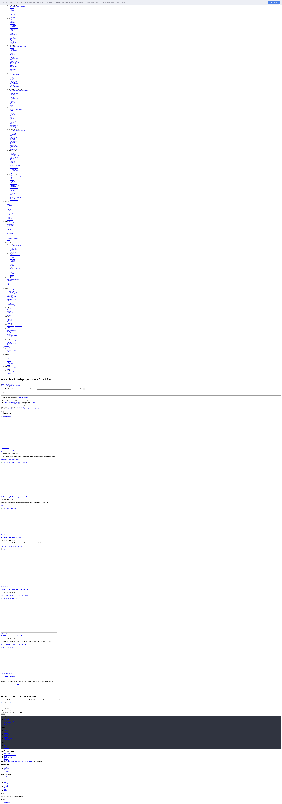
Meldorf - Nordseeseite (9, 405)
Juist (11, 117)
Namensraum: (33, 388)
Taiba (8, 240)
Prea (8, 237)
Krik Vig (12, 263)
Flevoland (9, 309)
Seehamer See (13, 34)
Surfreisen (6, 733)
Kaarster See (13, 138)
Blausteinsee (13, 133)
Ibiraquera (9, 228)
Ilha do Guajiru (10, 230)
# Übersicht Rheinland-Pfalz (16, 152)
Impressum (6, 719)
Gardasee (9, 320)
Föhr (11, 182)
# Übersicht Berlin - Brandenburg (18, 46)
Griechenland (9, 277)
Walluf (11, 87)
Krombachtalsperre (14, 81)
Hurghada (9, 210)
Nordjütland (12, 267)
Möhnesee (12, 142)
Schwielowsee (13, 61)
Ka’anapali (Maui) (11, 299)
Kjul (11, 272)
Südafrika (8, 366)
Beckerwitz (12, 92)
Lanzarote (9, 359)
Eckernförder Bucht (14, 178)
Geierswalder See (14, 52)
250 (24, 400)
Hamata (9, 209)
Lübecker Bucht (14, 98)
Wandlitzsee (13, 70)
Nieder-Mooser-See (14, 82)
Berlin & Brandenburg (14, 45)
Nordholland (10, 312)
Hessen (10, 73)
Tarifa (8, 365)
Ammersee (12, 24)
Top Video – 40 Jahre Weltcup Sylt (11, 537)
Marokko (8, 339)
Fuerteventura (10, 357)
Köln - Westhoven (14, 139)
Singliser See (13, 85)
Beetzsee (12, 48)
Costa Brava (10, 363)
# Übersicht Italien (11, 318)
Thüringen (11, 196)
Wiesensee (12, 162)
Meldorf (12, 189)
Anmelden (6, 776)
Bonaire (9, 334)
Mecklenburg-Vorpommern (15, 89)
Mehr (5, 769)
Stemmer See (13, 145)
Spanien (8, 354)
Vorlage (5, 757)
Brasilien (8, 221)
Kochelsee (12, 30)
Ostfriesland (13, 121)
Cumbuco (9, 226)
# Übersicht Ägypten (12, 202)
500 (26, 400)
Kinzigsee (12, 80)
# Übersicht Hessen (14, 74)
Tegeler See (13, 65)
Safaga (8, 217)
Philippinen (8, 349)
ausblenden (15, 394)
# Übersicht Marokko (12, 340)
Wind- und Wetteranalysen (7, 673)
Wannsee (12, 67)
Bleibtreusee (13, 134)
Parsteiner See (13, 56)
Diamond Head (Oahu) (12, 292)
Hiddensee (12, 94)
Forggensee (12, 29)
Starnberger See (13, 38)
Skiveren (12, 275)
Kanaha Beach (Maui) (12, 296)
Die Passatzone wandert (8, 676)
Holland (8, 307)
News (5, 789)
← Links (33, 402)
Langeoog (12, 118)
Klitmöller (12, 261)
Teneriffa (9, 361)
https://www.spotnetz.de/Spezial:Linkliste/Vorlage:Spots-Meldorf (23, 408)
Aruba (8, 331)
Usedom (12, 106)
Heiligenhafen (13, 184)
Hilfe (2, 375)
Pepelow (12, 101)
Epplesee (12, 10)
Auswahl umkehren (77, 388)
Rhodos (9, 287)
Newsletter (6, 748)
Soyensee (12, 37)
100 (21, 400)
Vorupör (12, 265)
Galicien (9, 362)
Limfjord (11, 253)
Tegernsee (12, 40)
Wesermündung (13, 127)
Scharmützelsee (13, 60)
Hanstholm (12, 260)
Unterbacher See (14, 146)
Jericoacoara (10, 233)
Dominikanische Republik (13, 335)
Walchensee (13, 42)
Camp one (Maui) (11, 291)
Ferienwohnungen (8, 738)
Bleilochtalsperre (14, 200)
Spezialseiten (7, 802)
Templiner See (13, 66)
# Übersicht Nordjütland (15, 268)
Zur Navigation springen (6, 385)
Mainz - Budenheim (14, 157)
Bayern (10, 18)
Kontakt (5, 746)
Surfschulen (6, 731)
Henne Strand (13, 248)
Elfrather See (13, 136)
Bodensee (12, 9)
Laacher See (13, 154)
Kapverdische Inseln (10, 324)
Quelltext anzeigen (8, 760)
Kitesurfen (12, 712)
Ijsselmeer (9, 308)
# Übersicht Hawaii (11, 289)
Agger (11, 256)
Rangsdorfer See (14, 58)
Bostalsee (12, 153)
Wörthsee (12, 43)
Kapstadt (9, 369)
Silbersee (12, 158)
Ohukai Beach (10, 304)
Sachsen (11, 164)
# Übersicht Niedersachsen (16, 109)
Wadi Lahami (10, 220)
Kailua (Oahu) (10, 297)
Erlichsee (12, 12)
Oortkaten (12, 190)
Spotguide (6, 730)
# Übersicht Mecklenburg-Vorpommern (19, 90)
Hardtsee (12, 13)
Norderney (12, 119)
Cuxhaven (12, 114)
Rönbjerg (12, 264)
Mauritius (6, 346)
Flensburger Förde (14, 181)
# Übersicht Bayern (14, 20)
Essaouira (9, 344)
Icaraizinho (9, 229)
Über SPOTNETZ (8, 745)
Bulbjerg (12, 257)
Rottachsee (12, 33)
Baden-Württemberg (13, 5)
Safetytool (6, 737)
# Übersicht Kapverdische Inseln (14, 326)
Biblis (11, 77)
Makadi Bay (10, 213)
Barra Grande (10, 224)
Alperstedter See (14, 198)
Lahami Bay (10, 212)
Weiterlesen (10, 459)
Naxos (8, 284)
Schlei (11, 192)
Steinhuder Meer (14, 125)
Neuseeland (7, 347)
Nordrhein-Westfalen (14, 129)
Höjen (11, 271)
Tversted (12, 276)
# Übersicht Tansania (12, 372)
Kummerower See (14, 97)
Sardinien (9, 323)
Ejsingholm (12, 259)
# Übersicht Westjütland (15, 245)
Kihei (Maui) (10, 300)
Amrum (12, 177)
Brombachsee (13, 25)
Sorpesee (12, 143)
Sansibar (9, 373)
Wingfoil (20, 712)
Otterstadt (12, 16)
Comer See (9, 319)
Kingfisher (9, 353)
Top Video (3, 494)
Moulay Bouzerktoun (12, 343)
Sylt (11, 194)
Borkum (12, 113)
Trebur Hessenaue (14, 86)
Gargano (9, 322)
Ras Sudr (9, 216)
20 (17, 400)
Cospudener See (14, 168)
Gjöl (11, 269)
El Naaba (9, 206)
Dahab (8, 204)
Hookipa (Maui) (11, 293)
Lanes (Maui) (10, 303)
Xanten (12, 147)
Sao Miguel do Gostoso (12, 238)
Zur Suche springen (16, 385)
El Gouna (9, 205)
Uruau (8, 241)
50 (19, 400)
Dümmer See (13, 116)
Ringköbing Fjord (14, 249)
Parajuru (9, 236)
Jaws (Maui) (10, 295)
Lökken (12, 273)
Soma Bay (9, 218)
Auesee (12, 132)
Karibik (8, 328)
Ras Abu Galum (11, 214)
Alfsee (11, 110)
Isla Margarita (10, 336)
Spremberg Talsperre (15, 63)
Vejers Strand (13, 252)
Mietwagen (6, 739)
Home (5, 782)
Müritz (11, 99)
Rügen (11, 105)
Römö (11, 251)
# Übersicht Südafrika (12, 367)
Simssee (12, 36)
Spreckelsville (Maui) (12, 305)
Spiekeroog (12, 123)
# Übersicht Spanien (12, 355)
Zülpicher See (13, 149)
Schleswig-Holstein (13, 174)
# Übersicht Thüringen (15, 197)
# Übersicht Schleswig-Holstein (17, 176)
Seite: (3, 388)
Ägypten (8, 201)
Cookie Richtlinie (8, 722)
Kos (8, 281)
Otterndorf (12, 122)
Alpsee (11, 21)
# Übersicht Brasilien (12, 222)
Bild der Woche (4, 586)
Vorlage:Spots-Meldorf (7, 384)
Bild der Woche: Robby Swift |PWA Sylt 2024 (14, 589)
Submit (2, 713)
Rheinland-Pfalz (12, 150)
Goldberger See (13, 137)
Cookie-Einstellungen (6, 724)
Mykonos (9, 283)
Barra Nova (10, 225)
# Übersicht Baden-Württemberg (17, 6)
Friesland (9, 311)
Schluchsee (12, 17)
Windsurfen (5, 712)
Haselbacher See (14, 170)
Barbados (9, 332)
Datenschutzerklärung (9, 721)
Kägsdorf (12, 96)
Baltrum (12, 112)
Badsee (12, 8)
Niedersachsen (12, 108)
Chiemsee (12, 26)
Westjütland (11, 244)
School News (4, 633)
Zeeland (9, 315)
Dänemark (8, 242)
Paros (8, 285)
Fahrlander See (13, 50)
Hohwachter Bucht (14, 185)
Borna (11, 166)
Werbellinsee (13, 69)
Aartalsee (12, 76)
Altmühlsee (12, 22)
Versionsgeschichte (8, 761)
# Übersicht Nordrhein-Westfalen (17, 130)
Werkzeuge (6, 771)
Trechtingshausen (14, 159)
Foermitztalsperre (14, 28)
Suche (2, 793)
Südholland (9, 313)
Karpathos (9, 280)
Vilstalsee (12, 41)
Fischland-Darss (14, 93)
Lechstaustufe (13, 32)
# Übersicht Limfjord (15, 255)
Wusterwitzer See (14, 71)
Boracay (9, 351)
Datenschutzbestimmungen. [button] (118, 2)
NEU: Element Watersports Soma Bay (12, 636)
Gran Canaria (10, 358)
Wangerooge (13, 126)
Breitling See (13, 49)
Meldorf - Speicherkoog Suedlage (11, 402)
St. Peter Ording (14, 193)
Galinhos (9, 232)
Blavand (12, 247)
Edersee (12, 78)
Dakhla (9, 342)
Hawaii (7, 288)
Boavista (9, 327)
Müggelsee (12, 54)
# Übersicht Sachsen (15, 165)
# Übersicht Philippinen (12, 350)
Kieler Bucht (13, 186)
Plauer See (12, 57)
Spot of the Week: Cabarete (9, 451)
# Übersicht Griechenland (13, 279)
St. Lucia (9, 338)
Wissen (5, 787)
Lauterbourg (13, 14)
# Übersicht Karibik (11, 330)
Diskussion (6, 759)
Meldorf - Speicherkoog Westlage (11, 403)
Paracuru (9, 234)
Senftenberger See (14, 62)
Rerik (11, 103)
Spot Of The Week (5, 448)
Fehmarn (12, 180)
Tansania (8, 370)
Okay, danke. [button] (274, 2)
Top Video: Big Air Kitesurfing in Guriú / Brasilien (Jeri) (18, 497)
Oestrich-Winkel (14, 83)
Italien (7, 316)
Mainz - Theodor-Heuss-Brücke (17, 156)
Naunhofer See (13, 172)
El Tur (8, 208)
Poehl (11, 173)
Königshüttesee (13, 141)
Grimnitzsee (13, 53)
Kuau (8, 301)
